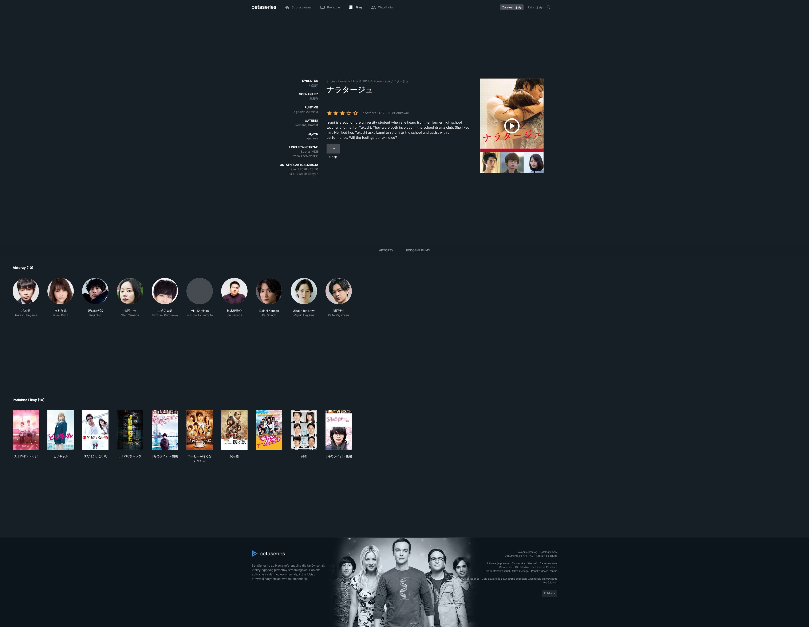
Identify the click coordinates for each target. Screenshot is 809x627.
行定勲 (313, 85)
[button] (26, 297)
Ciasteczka (518, 563)
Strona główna (336, 81)
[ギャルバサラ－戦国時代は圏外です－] (269, 430)
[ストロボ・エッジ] (26, 430)
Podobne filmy (418, 250)
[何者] (304, 430)
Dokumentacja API (516, 555)
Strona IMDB (309, 151)
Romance (380, 81)
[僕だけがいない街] (95, 430)
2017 (365, 81)
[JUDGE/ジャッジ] (130, 430)
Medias (524, 567)
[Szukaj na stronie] (549, 7)
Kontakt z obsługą (546, 555)
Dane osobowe (548, 563)
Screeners (538, 567)
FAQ (531, 555)
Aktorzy (386, 250)
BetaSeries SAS (508, 567)
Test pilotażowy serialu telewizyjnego (506, 570)
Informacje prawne (498, 563)
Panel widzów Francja (544, 570)
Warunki (532, 563)
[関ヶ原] (234, 430)
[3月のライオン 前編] (165, 430)
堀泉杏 (313, 98)
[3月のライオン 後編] (338, 430)
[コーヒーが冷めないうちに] (199, 430)
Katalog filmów (548, 552)
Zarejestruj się (511, 7)
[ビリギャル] (60, 430)
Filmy (354, 81)
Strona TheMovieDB (304, 156)
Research (551, 567)
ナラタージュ (400, 81)
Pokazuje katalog (527, 552)
